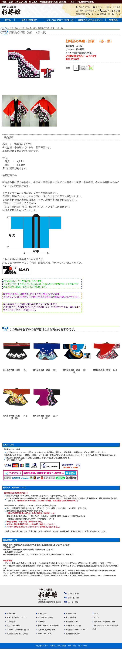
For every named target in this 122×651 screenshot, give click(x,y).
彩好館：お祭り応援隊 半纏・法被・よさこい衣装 (68, 646)
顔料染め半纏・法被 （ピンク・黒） (45, 417)
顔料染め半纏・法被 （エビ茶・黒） (15, 417)
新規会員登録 (84, 7)
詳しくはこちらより (14, 460)
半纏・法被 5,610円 (28, 28)
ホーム (8, 20)
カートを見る (115, 7)
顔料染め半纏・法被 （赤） (105, 370)
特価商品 (113, 20)
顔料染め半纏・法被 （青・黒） (75, 371)
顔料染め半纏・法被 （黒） (15, 370)
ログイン (98, 7)
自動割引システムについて (90, 20)
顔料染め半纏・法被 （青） (45, 370)
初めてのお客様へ (29, 20)
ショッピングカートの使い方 (60, 20)
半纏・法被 (14, 28)
